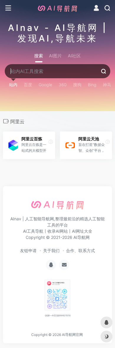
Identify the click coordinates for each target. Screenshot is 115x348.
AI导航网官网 (72, 334)
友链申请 (28, 250)
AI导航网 (81, 237)
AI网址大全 (82, 231)
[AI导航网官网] (57, 8)
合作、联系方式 (80, 250)
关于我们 (51, 250)
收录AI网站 (57, 231)
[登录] (96, 8)
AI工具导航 (33, 231)
